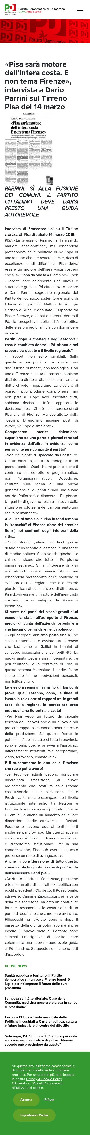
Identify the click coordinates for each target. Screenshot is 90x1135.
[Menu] (79, 10)
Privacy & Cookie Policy (44, 1079)
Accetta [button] (26, 1099)
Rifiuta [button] (49, 1100)
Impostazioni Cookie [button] (34, 1115)
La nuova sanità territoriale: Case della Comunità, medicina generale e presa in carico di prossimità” (41, 1002)
